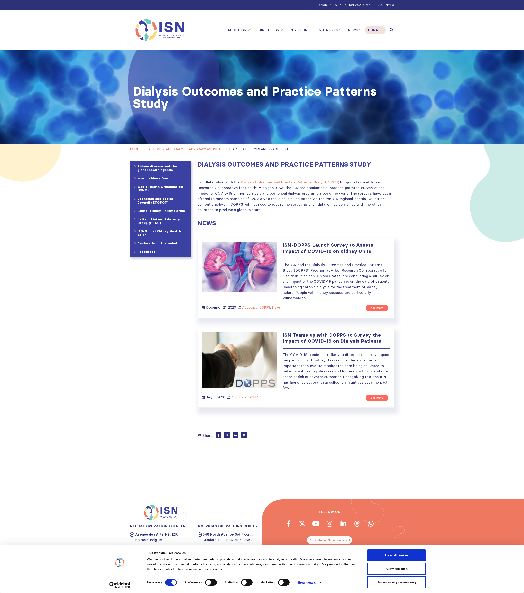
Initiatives (328, 30)
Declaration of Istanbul (157, 243)
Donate (375, 30)
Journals (386, 5)
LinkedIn (235, 435)
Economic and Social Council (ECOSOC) (155, 200)
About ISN (236, 30)
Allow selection (397, 568)
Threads (357, 524)
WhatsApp (371, 524)
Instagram (329, 524)
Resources (146, 252)
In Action (298, 30)
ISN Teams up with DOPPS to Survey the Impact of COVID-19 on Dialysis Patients (332, 338)
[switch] (211, 582)
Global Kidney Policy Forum (161, 211)
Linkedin (343, 524)
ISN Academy (359, 5)
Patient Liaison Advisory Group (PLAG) (158, 221)
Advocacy (249, 307)
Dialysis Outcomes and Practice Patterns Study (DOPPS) (290, 182)
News (353, 30)
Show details (306, 582)
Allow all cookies (396, 555)
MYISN (322, 5)
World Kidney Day (152, 178)
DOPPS (264, 307)
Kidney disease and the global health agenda (157, 168)
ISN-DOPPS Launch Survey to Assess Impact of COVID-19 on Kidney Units (328, 248)
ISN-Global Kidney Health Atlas (159, 233)
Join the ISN (267, 30)
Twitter (227, 435)
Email (244, 435)
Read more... (377, 308)
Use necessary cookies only (396, 582)
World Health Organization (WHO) (160, 188)
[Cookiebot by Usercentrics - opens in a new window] (120, 585)
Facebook (218, 435)
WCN (338, 5)
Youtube (316, 524)
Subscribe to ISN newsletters (328, 540)
